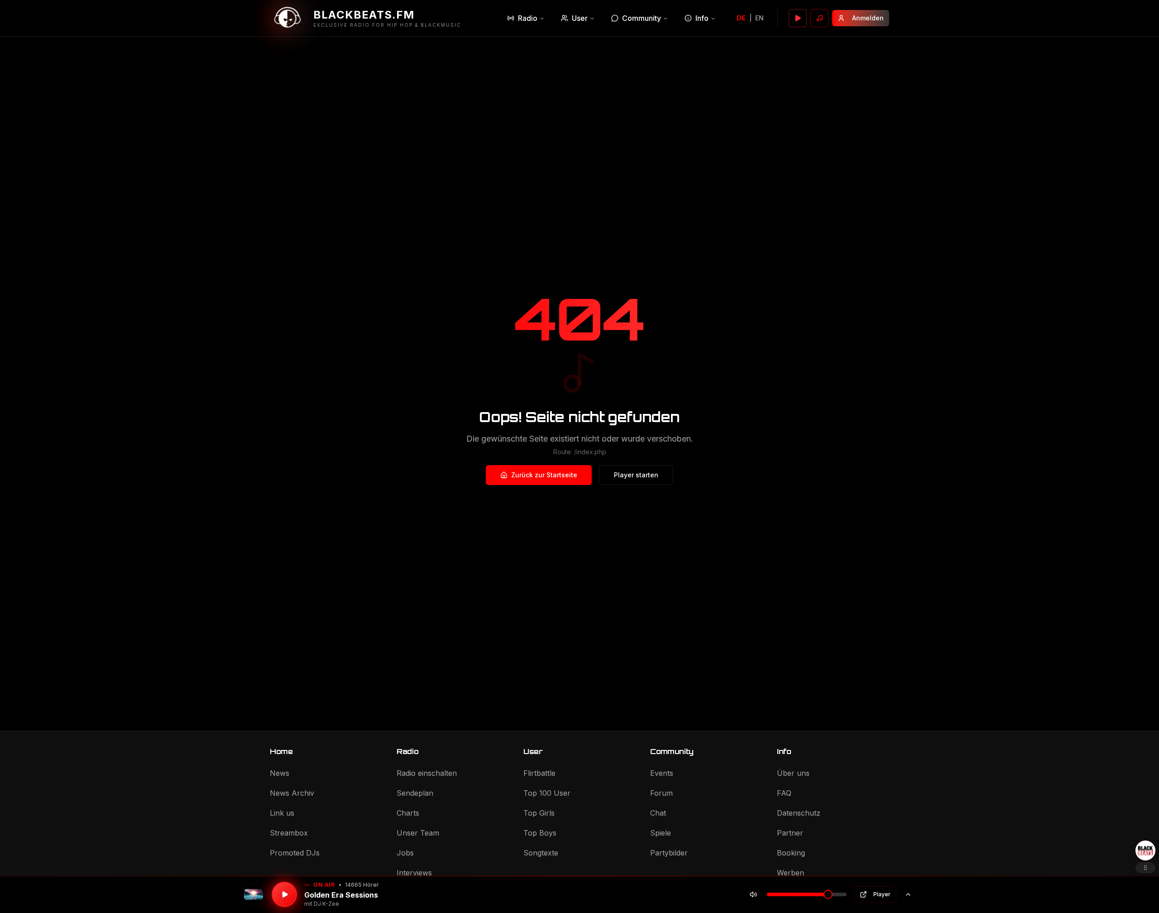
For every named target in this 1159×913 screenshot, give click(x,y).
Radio (527, 18)
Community (641, 18)
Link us (282, 812)
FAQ (784, 793)
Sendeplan (415, 793)
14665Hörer (362, 884)
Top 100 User (546, 793)
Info (702, 18)
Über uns (793, 773)
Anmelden (868, 18)
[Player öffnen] (798, 18)
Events (661, 773)
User (580, 18)
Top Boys (539, 832)
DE (741, 18)
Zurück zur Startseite (544, 475)
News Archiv (292, 793)
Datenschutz (798, 812)
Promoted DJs (295, 852)
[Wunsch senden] (819, 18)
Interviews (414, 872)
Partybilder (669, 852)
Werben (790, 872)
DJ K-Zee (326, 903)
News (279, 773)
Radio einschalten (427, 773)
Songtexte (540, 852)
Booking (791, 852)
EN (759, 18)
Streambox (289, 832)
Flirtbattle (539, 773)
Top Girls (539, 812)
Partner (790, 832)
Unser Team (418, 832)
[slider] (828, 894)
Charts (408, 812)
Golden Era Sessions (341, 894)
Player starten (636, 475)
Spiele (660, 832)
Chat (658, 812)
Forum (661, 793)
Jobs (405, 852)
